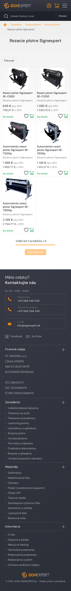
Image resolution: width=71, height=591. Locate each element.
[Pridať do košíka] (31, 116)
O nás (11, 534)
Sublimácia (14, 472)
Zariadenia (16, 24)
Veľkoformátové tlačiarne (23, 408)
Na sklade (8, 116)
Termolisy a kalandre (20, 443)
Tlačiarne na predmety (22, 418)
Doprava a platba (18, 539)
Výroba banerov (17, 438)
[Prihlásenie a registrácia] (49, 5)
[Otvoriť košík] (56, 5)
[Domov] (5, 24)
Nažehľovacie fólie (19, 478)
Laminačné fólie (17, 513)
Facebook (16, 336)
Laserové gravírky (18, 423)
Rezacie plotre (33, 24)
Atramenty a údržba (20, 508)
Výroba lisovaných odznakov (25, 458)
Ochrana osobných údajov (23, 565)
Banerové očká (17, 518)
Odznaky (13, 483)
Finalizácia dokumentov (22, 448)
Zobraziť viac (35, 252)
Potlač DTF (14, 493)
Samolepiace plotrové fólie (24, 503)
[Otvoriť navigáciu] (64, 5)
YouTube (36, 336)
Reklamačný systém (20, 559)
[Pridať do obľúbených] (26, 116)
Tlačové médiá (17, 498)
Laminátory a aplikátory (22, 428)
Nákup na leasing (18, 544)
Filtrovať (9, 60)
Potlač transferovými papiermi (26, 488)
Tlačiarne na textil (19, 413)
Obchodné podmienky (21, 550)
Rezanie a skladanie (20, 453)
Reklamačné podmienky (22, 555)
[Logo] (17, 5)
